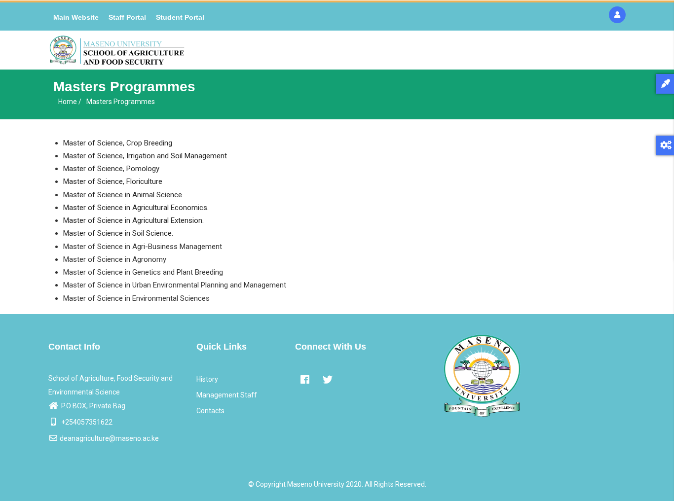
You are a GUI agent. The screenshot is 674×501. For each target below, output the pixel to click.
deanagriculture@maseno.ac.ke (109, 438)
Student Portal (180, 17)
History (207, 379)
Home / (69, 102)
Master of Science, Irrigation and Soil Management (145, 155)
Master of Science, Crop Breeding (117, 143)
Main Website (76, 17)
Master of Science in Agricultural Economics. (136, 207)
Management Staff (226, 395)
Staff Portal (127, 17)
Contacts (210, 411)
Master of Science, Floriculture (112, 181)
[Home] (117, 50)
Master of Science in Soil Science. (118, 233)
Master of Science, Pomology (111, 168)
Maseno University (315, 484)
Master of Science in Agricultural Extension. (133, 220)
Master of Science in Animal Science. (123, 194)
